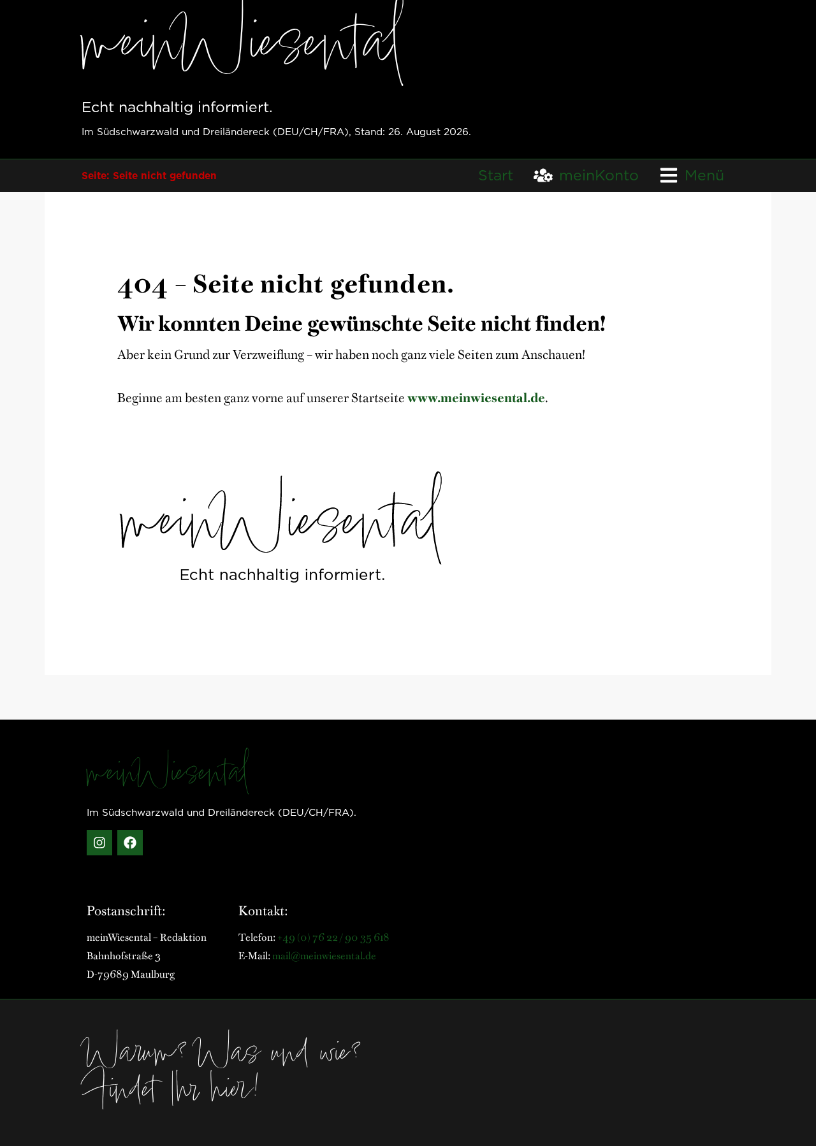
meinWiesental (168, 776)
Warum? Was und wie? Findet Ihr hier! (224, 1074)
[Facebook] (130, 842)
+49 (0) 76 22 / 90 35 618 (333, 936)
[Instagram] (99, 842)
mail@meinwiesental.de (324, 955)
